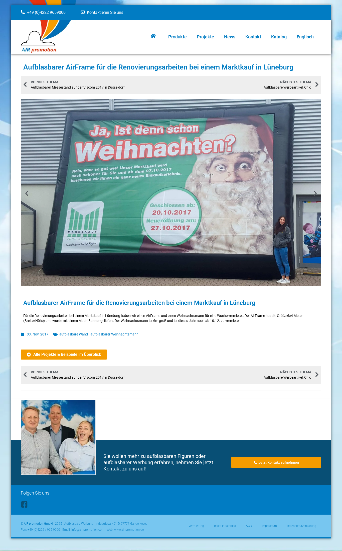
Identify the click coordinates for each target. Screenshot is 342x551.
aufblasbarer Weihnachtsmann (114, 334)
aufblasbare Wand (73, 334)
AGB (249, 526)
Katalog (279, 36)
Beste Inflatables (225, 526)
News (229, 36)
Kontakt (253, 36)
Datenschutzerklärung (301, 526)
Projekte (205, 36)
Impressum (269, 526)
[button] (26, 193)
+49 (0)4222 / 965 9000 (44, 529)
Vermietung (196, 526)
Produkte (177, 36)
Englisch (305, 36)
